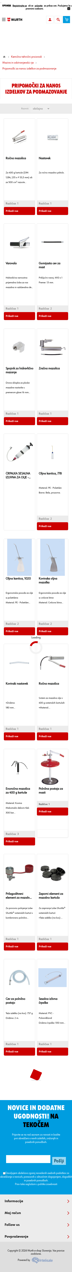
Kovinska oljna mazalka (48, 580)
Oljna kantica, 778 (50, 473)
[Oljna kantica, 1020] (19, 557)
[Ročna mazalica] (19, 137)
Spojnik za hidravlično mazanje (19, 370)
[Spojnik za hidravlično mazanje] (19, 347)
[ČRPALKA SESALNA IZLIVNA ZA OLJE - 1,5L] (19, 452)
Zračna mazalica (49, 368)
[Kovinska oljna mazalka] (52, 557)
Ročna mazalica (16, 158)
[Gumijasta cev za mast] (52, 242)
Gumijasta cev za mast (49, 265)
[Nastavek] (52, 137)
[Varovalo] (19, 242)
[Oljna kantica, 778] (52, 452)
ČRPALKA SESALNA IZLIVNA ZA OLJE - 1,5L (18, 475)
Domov (4, 57)
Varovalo (11, 263)
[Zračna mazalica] (52, 347)
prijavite (38, 5)
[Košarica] (66, 19)
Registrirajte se (20, 5)
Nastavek (44, 158)
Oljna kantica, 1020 (18, 578)
